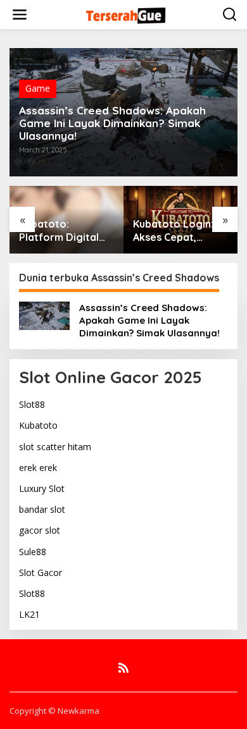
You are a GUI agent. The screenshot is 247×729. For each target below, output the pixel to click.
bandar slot (42, 509)
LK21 (29, 614)
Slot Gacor (40, 573)
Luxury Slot (42, 488)
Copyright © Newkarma (54, 710)
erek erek (38, 468)
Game (37, 88)
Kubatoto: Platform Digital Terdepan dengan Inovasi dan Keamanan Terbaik (64, 230)
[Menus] (20, 14)
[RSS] (123, 667)
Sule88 (32, 552)
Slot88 (32, 404)
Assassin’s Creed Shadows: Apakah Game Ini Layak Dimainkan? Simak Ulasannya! (112, 123)
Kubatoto (38, 425)
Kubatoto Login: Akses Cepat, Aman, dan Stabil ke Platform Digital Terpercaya (180, 230)
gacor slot (39, 530)
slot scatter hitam (55, 447)
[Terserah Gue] (126, 14)
